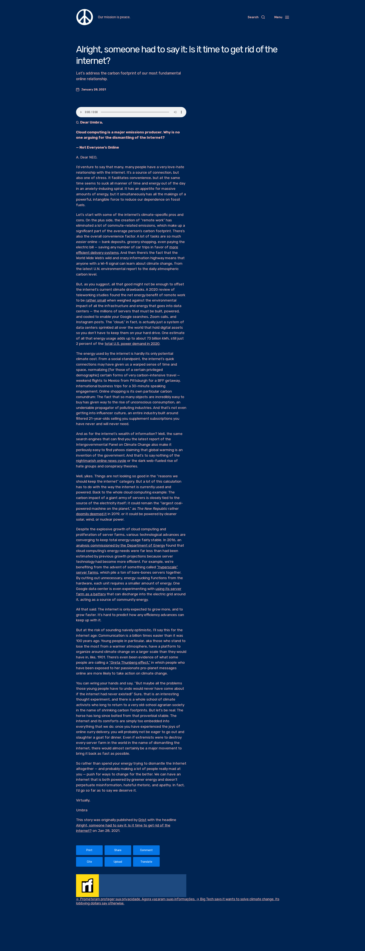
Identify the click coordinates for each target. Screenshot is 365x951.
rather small (96, 300)
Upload (118, 861)
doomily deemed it (91, 514)
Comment (146, 850)
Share (117, 850)
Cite (89, 861)
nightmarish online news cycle (101, 460)
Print (89, 850)
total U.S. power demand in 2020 (132, 343)
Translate (146, 861)
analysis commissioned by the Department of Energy (120, 545)
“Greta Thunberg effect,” (129, 662)
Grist (142, 820)
